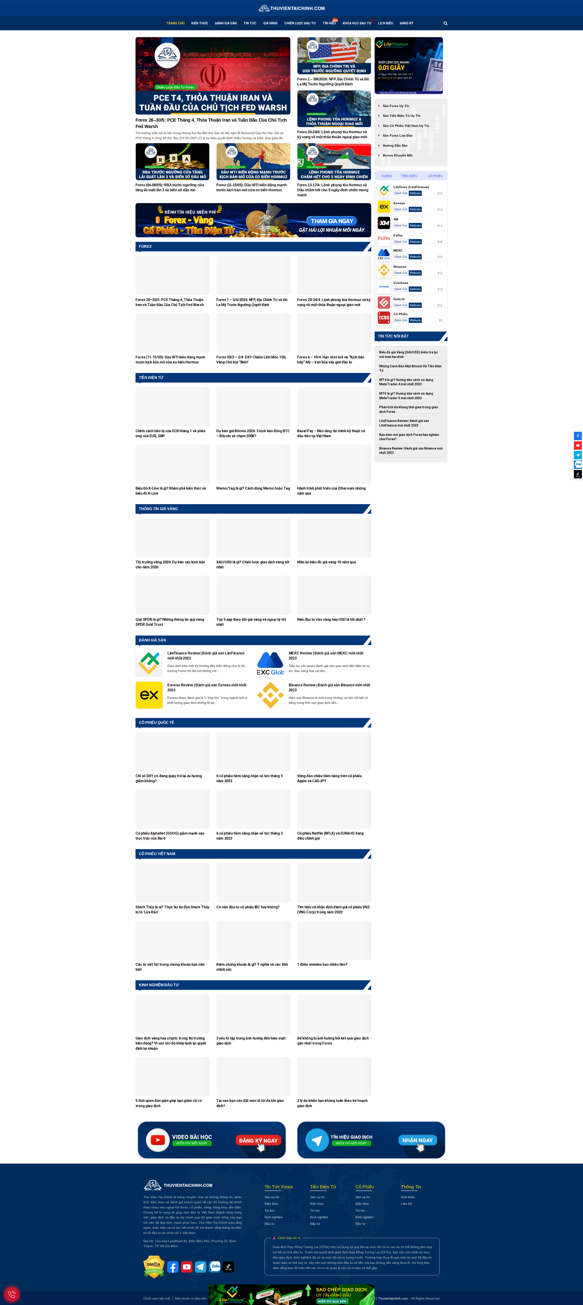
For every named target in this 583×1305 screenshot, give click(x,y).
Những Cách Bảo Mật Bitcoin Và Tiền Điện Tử (410, 368)
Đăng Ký (406, 23)
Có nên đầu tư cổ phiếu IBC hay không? (248, 907)
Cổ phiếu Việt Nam (157, 854)
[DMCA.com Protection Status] (155, 1267)
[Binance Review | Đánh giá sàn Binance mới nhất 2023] (270, 695)
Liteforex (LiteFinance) (411, 187)
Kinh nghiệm (274, 1217)
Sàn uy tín (272, 1197)
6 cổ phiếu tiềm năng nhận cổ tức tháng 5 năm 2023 (249, 778)
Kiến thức (271, 1203)
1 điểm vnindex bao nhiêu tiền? (322, 964)
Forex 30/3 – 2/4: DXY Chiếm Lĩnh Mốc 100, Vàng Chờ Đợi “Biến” (251, 359)
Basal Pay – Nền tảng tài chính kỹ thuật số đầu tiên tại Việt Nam (331, 433)
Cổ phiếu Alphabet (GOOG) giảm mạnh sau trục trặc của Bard (170, 835)
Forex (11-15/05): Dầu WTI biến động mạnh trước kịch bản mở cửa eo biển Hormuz (251, 187)
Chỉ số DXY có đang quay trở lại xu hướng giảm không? (169, 778)
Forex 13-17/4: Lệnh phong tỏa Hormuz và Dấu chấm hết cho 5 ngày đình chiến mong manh (332, 190)
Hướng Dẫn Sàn (395, 145)
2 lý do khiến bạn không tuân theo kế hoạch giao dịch (332, 1103)
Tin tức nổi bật (393, 336)
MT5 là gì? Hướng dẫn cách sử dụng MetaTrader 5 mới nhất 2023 (406, 396)
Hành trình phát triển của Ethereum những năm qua (331, 490)
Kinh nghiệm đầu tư (159, 985)
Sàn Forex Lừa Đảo (398, 135)
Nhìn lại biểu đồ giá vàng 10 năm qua (326, 562)
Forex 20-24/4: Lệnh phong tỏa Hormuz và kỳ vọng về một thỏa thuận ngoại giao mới (332, 134)
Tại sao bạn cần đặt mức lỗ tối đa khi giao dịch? (250, 1103)
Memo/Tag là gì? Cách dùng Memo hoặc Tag (253, 488)
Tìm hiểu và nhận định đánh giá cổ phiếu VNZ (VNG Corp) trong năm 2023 (333, 909)
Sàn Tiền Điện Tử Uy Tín (402, 115)
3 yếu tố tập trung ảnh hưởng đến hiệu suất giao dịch (251, 1040)
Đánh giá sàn (152, 640)
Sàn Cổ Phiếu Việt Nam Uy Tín (406, 126)
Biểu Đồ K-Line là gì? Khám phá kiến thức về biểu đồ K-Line (171, 490)
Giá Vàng (270, 23)
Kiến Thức (199, 23)
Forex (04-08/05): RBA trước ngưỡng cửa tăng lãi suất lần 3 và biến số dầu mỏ (170, 187)
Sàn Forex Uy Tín (396, 106)
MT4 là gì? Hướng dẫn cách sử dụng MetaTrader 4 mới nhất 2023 (406, 382)
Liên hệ (406, 1203)
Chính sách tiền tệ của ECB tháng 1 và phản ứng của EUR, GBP (170, 433)
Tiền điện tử (151, 378)
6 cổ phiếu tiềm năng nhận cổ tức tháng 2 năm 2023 (249, 835)
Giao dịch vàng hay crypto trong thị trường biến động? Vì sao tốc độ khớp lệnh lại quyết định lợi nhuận (171, 1043)
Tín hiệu (329, 23)
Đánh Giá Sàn (226, 23)
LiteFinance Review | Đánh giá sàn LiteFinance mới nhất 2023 (206, 655)
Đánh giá (401, 193)
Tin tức (249, 23)
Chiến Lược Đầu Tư (300, 23)
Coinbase (401, 283)
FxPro (398, 235)
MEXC (398, 250)
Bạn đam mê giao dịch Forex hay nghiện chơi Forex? (409, 437)
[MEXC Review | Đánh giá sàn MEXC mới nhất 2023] (270, 663)
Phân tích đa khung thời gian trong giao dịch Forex (408, 409)
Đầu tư (269, 1224)
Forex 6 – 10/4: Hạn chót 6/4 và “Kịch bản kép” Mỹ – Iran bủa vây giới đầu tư (330, 359)
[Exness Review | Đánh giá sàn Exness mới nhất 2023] (149, 695)
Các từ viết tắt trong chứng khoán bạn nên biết (170, 967)
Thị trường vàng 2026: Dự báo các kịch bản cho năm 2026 (170, 564)
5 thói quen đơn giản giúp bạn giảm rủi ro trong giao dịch (169, 1103)
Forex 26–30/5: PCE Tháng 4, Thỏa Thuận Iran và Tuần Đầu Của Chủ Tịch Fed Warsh (211, 123)
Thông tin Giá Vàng (158, 509)
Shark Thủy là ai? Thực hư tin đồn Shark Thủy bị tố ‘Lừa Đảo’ (172, 909)
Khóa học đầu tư (357, 23)
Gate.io (399, 299)
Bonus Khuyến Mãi (397, 155)
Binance (400, 266)
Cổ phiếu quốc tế (156, 723)
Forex (145, 246)
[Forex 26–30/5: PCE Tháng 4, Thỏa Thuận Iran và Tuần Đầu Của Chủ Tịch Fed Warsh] (213, 75)
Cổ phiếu (435, 176)
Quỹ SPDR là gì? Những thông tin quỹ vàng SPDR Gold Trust (170, 622)
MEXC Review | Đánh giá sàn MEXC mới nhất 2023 (326, 655)
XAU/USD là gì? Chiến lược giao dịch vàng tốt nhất (252, 564)
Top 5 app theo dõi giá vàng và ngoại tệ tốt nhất (251, 622)
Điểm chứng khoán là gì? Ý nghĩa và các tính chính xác (252, 967)
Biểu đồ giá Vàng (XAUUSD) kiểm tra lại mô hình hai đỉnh (408, 354)
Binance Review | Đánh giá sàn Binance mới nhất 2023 (329, 687)
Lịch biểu (385, 23)
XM (396, 219)
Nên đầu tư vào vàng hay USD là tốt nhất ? (331, 619)
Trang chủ (175, 23)
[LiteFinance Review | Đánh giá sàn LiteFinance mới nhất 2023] (149, 663)
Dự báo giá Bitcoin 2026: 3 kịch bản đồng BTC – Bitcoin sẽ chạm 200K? (253, 433)
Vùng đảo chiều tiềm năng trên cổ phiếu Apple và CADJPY (329, 778)
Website (415, 193)
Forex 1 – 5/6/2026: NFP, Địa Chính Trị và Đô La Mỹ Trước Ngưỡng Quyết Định (333, 81)
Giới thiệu (408, 1197)
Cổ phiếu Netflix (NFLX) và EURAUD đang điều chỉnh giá (330, 835)
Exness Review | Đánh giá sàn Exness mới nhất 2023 (206, 687)
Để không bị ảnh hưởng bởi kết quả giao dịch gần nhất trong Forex (332, 1040)
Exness (399, 203)
